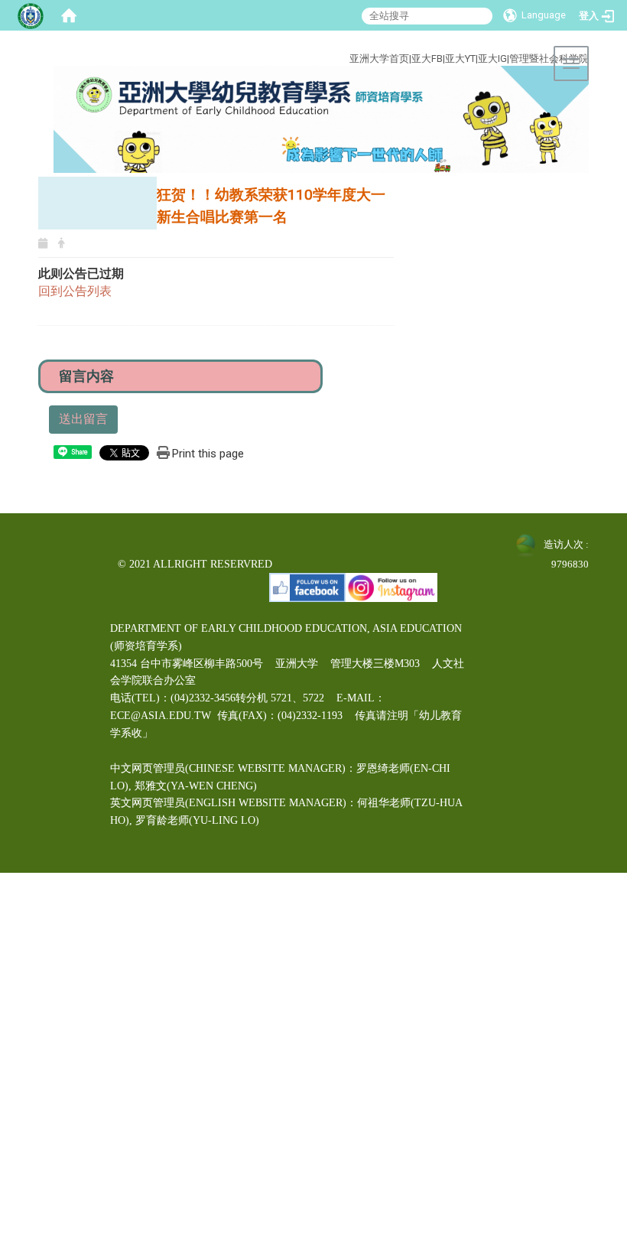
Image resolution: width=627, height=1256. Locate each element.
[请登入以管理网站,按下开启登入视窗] (30, 15)
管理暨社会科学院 (549, 58)
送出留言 (83, 419)
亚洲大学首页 (379, 58)
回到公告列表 (75, 291)
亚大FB (427, 58)
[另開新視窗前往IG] (391, 586)
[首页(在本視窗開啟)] (69, 15)
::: (311, 41)
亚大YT (460, 58)
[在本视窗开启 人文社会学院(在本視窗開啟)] (321, 119)
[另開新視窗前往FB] (307, 586)
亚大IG (492, 58)
